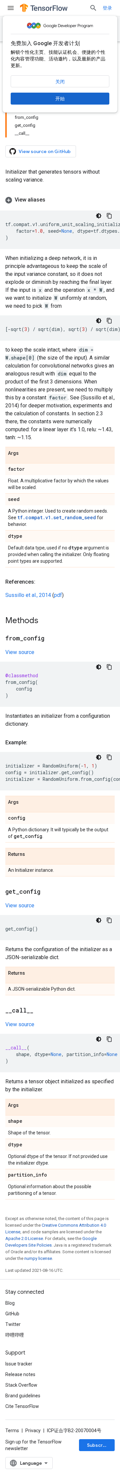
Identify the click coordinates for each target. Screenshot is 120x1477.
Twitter (13, 1324)
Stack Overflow (21, 1385)
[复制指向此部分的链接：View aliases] (52, 200)
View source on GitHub (45, 151)
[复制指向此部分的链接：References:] (42, 582)
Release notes (20, 1374)
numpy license (38, 1258)
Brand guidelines (22, 1395)
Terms (12, 1430)
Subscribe (98, 1445)
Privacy (33, 1430)
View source (19, 652)
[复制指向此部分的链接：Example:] (34, 743)
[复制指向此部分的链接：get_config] (47, 892)
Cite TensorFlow (22, 1406)
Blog (10, 1303)
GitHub (12, 1313)
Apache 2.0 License (24, 1238)
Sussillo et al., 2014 (28, 595)
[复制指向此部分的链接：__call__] (40, 1011)
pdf (58, 595)
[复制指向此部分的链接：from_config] (51, 639)
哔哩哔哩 (14, 1335)
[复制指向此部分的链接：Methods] (45, 621)
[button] (60, 200)
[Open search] (93, 8)
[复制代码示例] (109, 215)
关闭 (60, 82)
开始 (60, 99)
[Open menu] (10, 8)
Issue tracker (18, 1363)
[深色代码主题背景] (98, 215)
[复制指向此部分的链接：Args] (25, 453)
